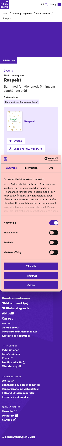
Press (5, 358)
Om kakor (8, 380)
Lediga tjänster (11, 354)
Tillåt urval (31, 275)
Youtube (7, 419)
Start (5, 13)
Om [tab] (51, 167)
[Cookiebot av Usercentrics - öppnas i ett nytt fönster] (44, 159)
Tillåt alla (31, 266)
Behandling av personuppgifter (21, 384)
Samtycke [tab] (11, 167)
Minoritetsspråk (12, 366)
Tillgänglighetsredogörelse (18, 392)
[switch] (53, 232)
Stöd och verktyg (15, 303)
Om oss (7, 318)
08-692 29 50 (10, 327)
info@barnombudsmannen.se (20, 331)
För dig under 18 (12, 362)
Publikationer (43, 13)
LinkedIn (7, 411)
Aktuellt (8, 313)
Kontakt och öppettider (16, 335)
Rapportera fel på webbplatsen (20, 388)
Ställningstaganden (22, 13)
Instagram (8, 415)
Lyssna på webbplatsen (16, 397)
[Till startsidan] (4, 4)
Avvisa (31, 285)
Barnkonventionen (16, 298)
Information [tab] (31, 167)
